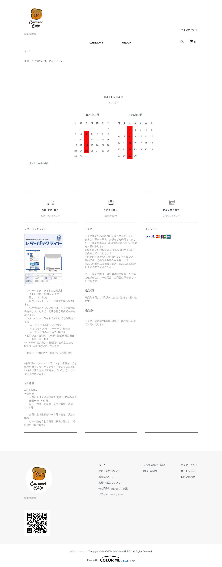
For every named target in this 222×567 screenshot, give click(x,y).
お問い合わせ (188, 476)
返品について (106, 476)
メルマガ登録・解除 (154, 465)
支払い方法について (109, 482)
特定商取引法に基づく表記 (113, 488)
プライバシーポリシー (111, 494)
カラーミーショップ (79, 551)
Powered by (93, 560)
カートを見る (188, 470)
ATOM (153, 470)
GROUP (126, 42)
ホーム (27, 51)
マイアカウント (189, 29)
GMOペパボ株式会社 (123, 551)
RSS (145, 470)
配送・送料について (109, 470)
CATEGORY (96, 42)
